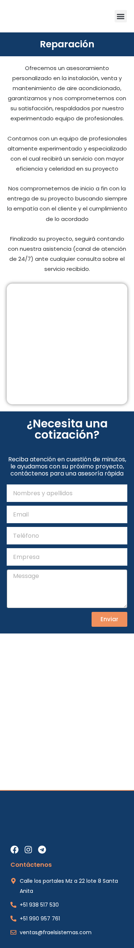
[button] (121, 16)
